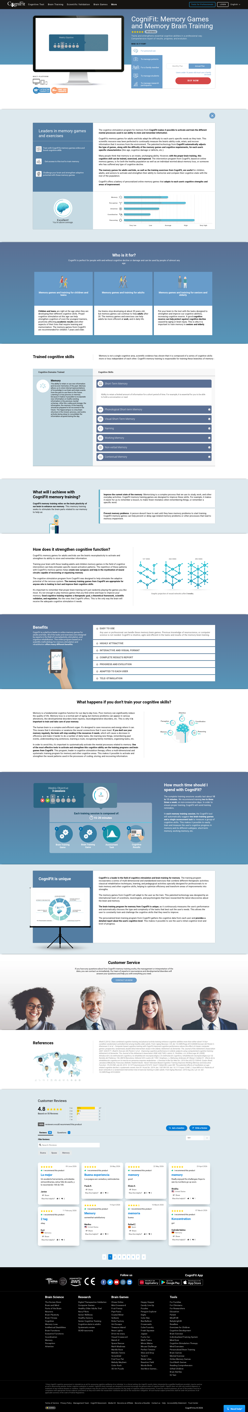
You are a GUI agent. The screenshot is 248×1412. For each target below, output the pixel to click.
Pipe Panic (116, 1311)
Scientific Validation (78, 4)
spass (54, 1153)
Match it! (115, 1340)
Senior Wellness (85, 1315)
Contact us (156, 1403)
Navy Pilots (83, 1311)
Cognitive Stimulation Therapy (184, 1343)
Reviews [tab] (43, 1132)
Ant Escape (116, 1324)
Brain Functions (52, 1330)
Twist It (144, 1356)
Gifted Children (177, 1369)
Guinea (51, 1408)
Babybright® (176, 1321)
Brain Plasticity (52, 1315)
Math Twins (146, 1340)
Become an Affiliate (125, 1403)
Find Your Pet (117, 1359)
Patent (173, 1315)
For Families (175, 1302)
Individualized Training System (184, 1337)
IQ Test (173, 1375)
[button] (58, 1199)
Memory (49, 1340)
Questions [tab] (61, 1132)
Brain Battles (176, 1372)
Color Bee (145, 1318)
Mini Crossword (118, 1305)
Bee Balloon (146, 1321)
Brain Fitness (51, 1318)
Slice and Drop (147, 1353)
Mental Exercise (177, 1356)
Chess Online (117, 1302)
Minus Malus (147, 1343)
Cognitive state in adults (89, 1324)
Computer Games (86, 1305)
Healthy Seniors (85, 1318)
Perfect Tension (148, 1349)
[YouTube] (116, 1282)
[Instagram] (123, 1282)
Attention (49, 1346)
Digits (143, 1315)
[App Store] (192, 1282)
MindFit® (174, 1318)
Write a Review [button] (201, 1128)
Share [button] (46, 1195)
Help (164, 1403)
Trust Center (193, 1403)
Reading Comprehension (181, 1365)
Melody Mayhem (119, 1362)
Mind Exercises (177, 1346)
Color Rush (116, 1365)
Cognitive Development (180, 1330)
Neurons (49, 1311)
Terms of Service (52, 1403)
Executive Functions (54, 1334)
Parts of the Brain (53, 1308)
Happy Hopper (147, 1302)
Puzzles (144, 1308)
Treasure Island (118, 1327)
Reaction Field (147, 1362)
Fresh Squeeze (147, 1330)
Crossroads (146, 1324)
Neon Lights (117, 1330)
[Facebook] (103, 1282)
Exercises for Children (180, 1327)
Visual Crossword (119, 1337)
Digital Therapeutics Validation (92, 1302)
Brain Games (176, 1353)
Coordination (51, 1337)
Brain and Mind (52, 1305)
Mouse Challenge (149, 1346)
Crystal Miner (117, 1315)
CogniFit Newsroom (98, 1403)
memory (66, 1153)
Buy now (193, 80)
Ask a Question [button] (178, 1128)
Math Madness (118, 1346)
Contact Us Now (124, 980)
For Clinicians (176, 1305)
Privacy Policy (66, 1403)
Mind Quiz (174, 1340)
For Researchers (177, 1308)
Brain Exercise (176, 1334)
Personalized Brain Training (182, 1349)
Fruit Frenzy (116, 1308)
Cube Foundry (147, 1327)
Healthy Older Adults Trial (90, 1308)
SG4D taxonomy (85, 1330)
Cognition (49, 1321)
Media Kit (112, 1403)
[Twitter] (110, 1282)
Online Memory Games (180, 1359)
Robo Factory (117, 1321)
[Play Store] (170, 1282)
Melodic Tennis (118, 1353)
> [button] (143, 1257)
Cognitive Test (36, 4)
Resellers (174, 1324)
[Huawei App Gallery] (149, 1282)
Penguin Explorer (148, 1311)
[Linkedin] (129, 1282)
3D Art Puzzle (117, 1369)
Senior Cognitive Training (89, 1321)
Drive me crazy (118, 1334)
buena (43, 1153)
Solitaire (115, 1318)
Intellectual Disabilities (55, 1327)
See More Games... (149, 1369)
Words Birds (146, 1365)
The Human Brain (53, 1302)
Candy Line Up (147, 1305)
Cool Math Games (178, 1362)
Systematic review (86, 1327)
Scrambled (116, 1356)
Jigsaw (144, 1334)
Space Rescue (117, 1343)
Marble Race (117, 1349)
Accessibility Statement (176, 1403)
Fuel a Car (145, 1337)
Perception (50, 1343)
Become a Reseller (142, 1403)
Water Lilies (146, 1359)
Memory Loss (51, 1324)
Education (174, 1311)
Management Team (81, 1403)
